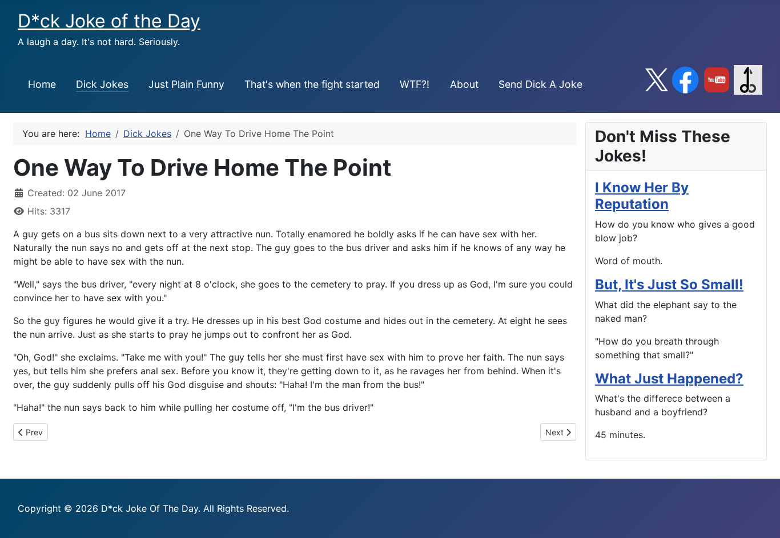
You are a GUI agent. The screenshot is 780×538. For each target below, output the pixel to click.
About (464, 84)
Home (42, 84)
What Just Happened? (669, 378)
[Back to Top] (760, 517)
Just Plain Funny (186, 84)
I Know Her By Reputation (642, 195)
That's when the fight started (312, 84)
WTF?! (414, 84)
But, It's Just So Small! (669, 284)
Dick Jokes (102, 84)
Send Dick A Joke (540, 84)
